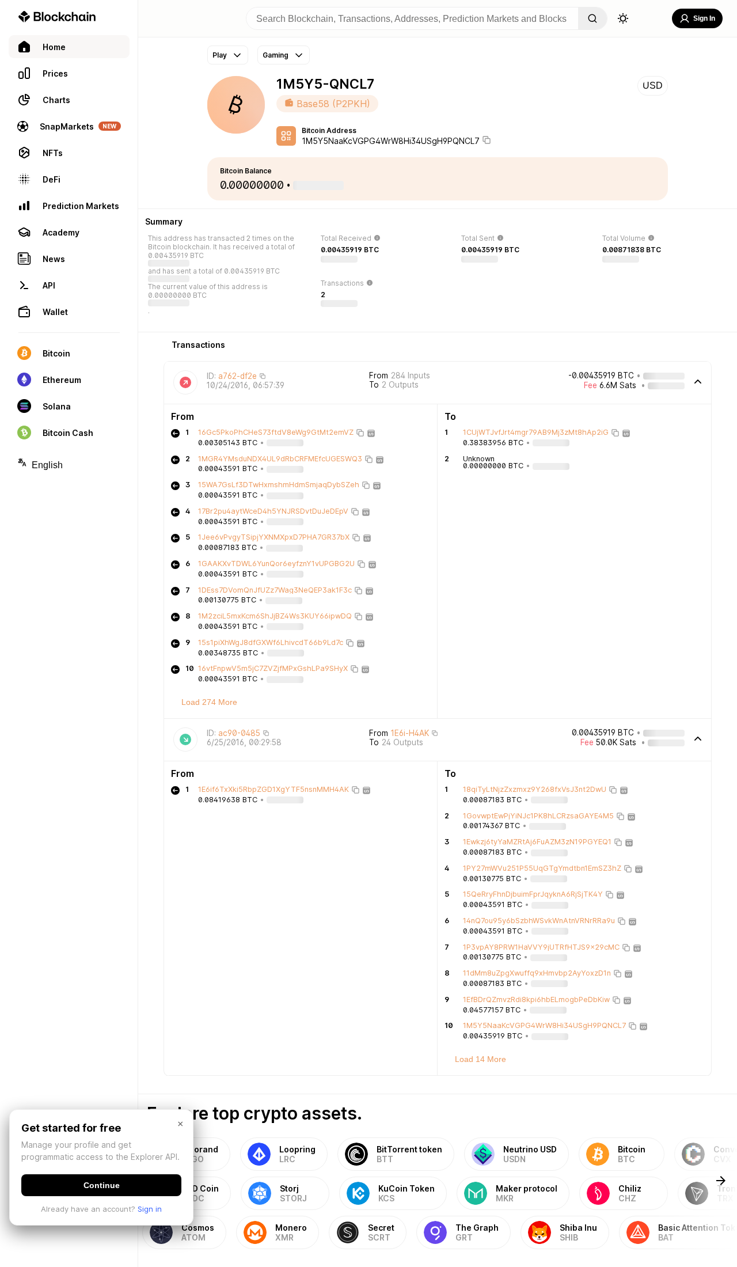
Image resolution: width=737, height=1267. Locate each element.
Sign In (704, 18)
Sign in (150, 1208)
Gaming (275, 55)
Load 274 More (209, 702)
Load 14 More (480, 1059)
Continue (101, 1185)
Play (219, 55)
